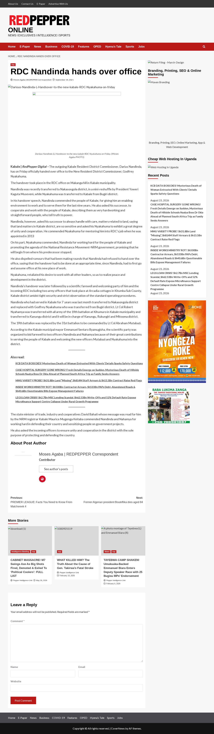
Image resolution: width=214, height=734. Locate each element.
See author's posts (56, 469)
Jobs (141, 46)
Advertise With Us (58, 3)
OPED (97, 46)
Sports (130, 46)
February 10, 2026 (67, 576)
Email (81, 666)
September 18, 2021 (65, 79)
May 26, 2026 (41, 580)
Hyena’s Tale (113, 46)
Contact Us (27, 3)
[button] (204, 47)
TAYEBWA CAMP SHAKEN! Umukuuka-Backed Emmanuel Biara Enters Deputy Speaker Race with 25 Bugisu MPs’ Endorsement (123, 568)
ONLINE (20, 30)
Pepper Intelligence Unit (22, 580)
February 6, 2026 (113, 584)
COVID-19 (68, 46)
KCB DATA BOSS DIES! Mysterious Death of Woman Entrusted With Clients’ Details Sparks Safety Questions (79, 363)
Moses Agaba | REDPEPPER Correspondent (32, 79)
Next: (113, 500)
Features (83, 46)
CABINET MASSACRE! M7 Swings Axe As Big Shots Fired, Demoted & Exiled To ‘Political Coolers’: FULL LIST (29, 568)
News (37, 46)
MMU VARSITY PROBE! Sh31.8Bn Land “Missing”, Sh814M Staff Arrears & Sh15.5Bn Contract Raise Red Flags (79, 380)
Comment (18, 621)
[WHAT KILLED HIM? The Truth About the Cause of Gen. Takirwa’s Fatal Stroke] (77, 541)
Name (14, 666)
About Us (13, 3)
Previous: (41, 502)
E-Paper (41, 3)
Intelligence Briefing (20, 552)
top (13, 65)
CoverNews (118, 728)
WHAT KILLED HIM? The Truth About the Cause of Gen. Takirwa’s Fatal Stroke (75, 564)
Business (51, 46)
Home (12, 46)
